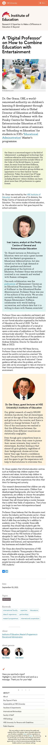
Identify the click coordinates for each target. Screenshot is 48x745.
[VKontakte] (3, 571)
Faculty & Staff (8, 715)
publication (9, 284)
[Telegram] (6, 571)
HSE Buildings (8, 719)
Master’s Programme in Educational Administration (19, 635)
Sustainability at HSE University (14, 704)
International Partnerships (12, 711)
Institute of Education (10, 634)
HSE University (12, 3)
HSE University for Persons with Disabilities (18, 722)
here (24, 734)
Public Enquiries (8, 726)
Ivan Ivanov (13, 242)
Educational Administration (20, 135)
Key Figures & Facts (10, 700)
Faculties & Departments (12, 708)
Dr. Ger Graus (12, 404)
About (6, 693)
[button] (18, 690)
